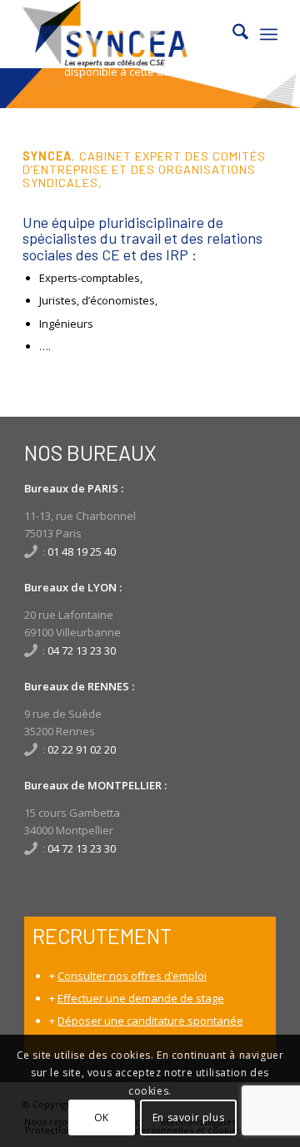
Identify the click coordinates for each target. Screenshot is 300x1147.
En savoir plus (188, 1117)
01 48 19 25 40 (82, 551)
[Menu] (269, 34)
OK (101, 1117)
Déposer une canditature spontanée (150, 1020)
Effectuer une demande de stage (141, 998)
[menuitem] (232, 34)
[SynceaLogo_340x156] (124, 34)
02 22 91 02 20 (82, 749)
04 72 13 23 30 (82, 650)
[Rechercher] (232, 34)
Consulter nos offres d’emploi (132, 975)
